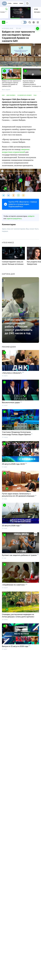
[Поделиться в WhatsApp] (18, 195)
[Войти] (34, 22)
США (35, 95)
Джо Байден (11, 95)
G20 (3, 95)
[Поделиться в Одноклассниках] (13, 195)
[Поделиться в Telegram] (3, 195)
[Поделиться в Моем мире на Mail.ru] (23, 195)
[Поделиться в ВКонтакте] (8, 195)
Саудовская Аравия (24, 95)
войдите (31, 216)
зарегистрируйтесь (14, 218)
